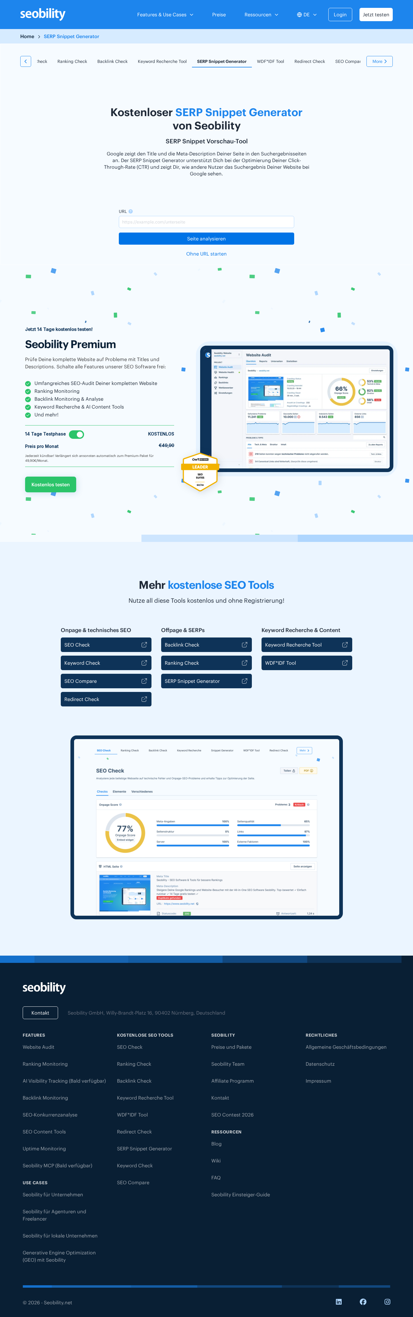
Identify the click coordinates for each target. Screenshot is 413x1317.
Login (340, 14)
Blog (216, 1144)
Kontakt (40, 1013)
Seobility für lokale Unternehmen (60, 1236)
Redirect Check (309, 61)
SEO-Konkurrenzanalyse (50, 1115)
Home (27, 36)
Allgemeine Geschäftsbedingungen (346, 1047)
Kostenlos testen (50, 484)
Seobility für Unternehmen (53, 1194)
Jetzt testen (376, 14)
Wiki (216, 1161)
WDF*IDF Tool (270, 61)
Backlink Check (112, 61)
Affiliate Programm (232, 1081)
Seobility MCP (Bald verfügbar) (57, 1165)
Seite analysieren (206, 239)
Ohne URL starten (206, 254)
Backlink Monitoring (45, 1098)
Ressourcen (258, 14)
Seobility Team (228, 1064)
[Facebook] (363, 1302)
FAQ (216, 1178)
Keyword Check (82, 663)
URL (123, 211)
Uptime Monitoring (44, 1149)
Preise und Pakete (231, 1047)
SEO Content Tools (44, 1132)
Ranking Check (72, 61)
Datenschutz (320, 1064)
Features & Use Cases (162, 14)
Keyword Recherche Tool (162, 61)
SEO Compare (349, 61)
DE (307, 14)
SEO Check (77, 645)
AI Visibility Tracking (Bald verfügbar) (64, 1081)
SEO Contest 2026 (232, 1115)
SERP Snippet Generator (222, 61)
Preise (219, 14)
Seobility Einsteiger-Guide (240, 1194)
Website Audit (38, 1047)
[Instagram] (387, 1302)
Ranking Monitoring (45, 1064)
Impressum (318, 1081)
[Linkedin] (339, 1302)
